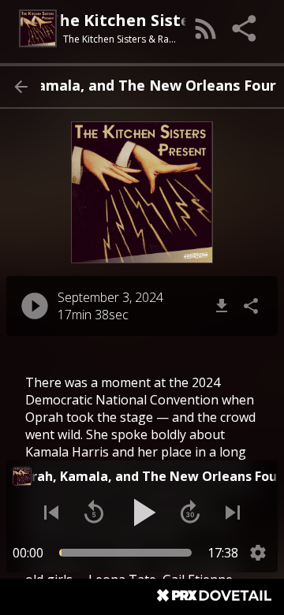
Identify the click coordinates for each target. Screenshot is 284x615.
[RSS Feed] (206, 28)
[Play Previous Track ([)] (51, 512)
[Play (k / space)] (142, 512)
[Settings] (258, 552)
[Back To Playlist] (20, 87)
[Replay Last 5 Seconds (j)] (94, 512)
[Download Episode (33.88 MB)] (221, 306)
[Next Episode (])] (233, 512)
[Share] (245, 28)
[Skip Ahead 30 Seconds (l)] (190, 512)
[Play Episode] (34, 306)
